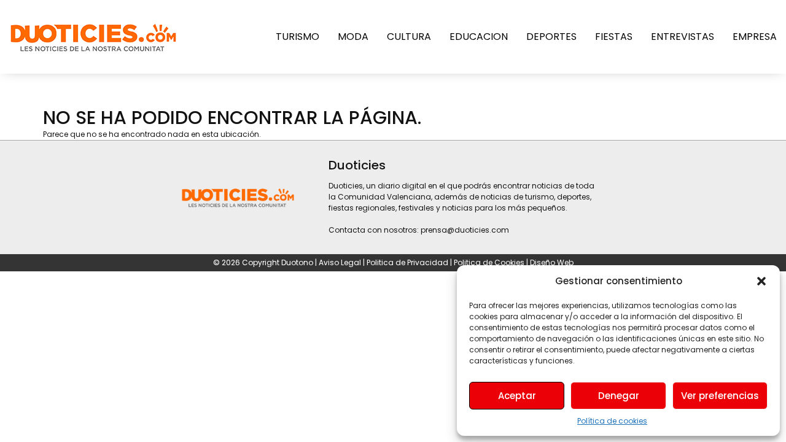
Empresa (755, 36)
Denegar (618, 395)
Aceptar (517, 395)
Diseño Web (552, 262)
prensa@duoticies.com (465, 230)
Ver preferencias (720, 395)
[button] (761, 281)
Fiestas (613, 36)
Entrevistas (682, 36)
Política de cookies (612, 421)
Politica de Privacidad (408, 262)
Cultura (409, 36)
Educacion (478, 36)
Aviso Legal (340, 262)
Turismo (297, 36)
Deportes (551, 36)
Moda (353, 36)
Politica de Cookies (489, 262)
